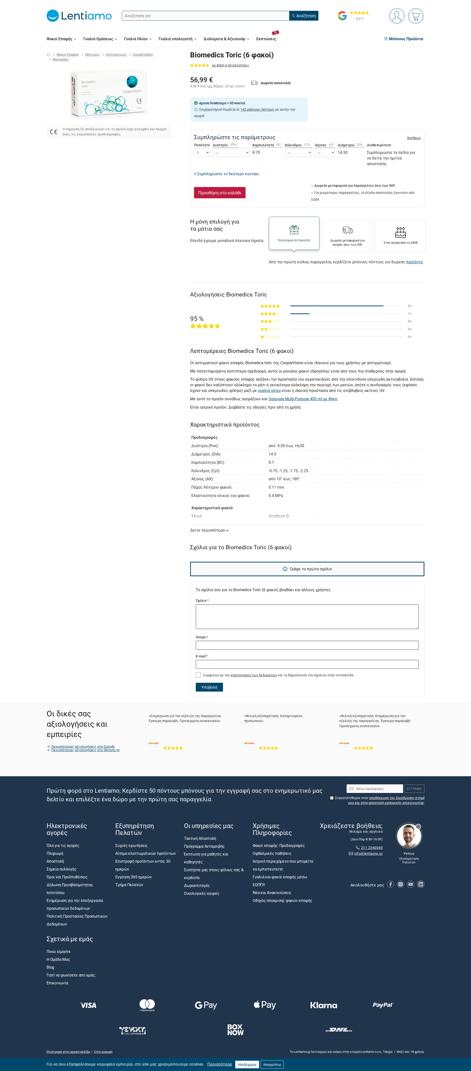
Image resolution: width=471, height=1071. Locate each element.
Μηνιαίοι (92, 54)
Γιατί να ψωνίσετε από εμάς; (71, 975)
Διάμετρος (350, 145)
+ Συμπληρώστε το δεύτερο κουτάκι (226, 173)
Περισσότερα (219, 1064)
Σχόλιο (202, 600)
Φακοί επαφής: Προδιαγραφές (279, 845)
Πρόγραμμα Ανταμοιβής (204, 846)
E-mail (202, 656)
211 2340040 (372, 847)
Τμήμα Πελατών (129, 884)
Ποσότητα (202, 145)
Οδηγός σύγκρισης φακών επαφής (282, 900)
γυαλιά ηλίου (269, 390)
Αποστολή (55, 861)
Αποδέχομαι (247, 1064)
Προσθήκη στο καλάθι (219, 193)
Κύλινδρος (298, 145)
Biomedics (60, 59)
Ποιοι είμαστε (59, 951)
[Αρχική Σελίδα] (49, 54)
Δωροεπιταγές (197, 885)
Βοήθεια (413, 138)
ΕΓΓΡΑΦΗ (414, 788)
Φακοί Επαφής (68, 54)
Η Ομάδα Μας (58, 959)
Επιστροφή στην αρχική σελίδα (68, 1051)
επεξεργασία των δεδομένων (254, 675)
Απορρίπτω (272, 1064)
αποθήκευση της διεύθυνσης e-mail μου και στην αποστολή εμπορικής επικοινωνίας (386, 800)
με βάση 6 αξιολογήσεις (230, 65)
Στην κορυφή (103, 1051)
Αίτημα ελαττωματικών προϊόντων (145, 853)
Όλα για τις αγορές (63, 845)
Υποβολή (209, 687)
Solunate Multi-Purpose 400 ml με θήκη (303, 399)
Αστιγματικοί (116, 54)
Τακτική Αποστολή (200, 838)
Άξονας (324, 145)
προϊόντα (414, 262)
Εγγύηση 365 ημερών (133, 877)
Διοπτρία (225, 145)
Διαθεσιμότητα (379, 145)
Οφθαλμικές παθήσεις (272, 853)
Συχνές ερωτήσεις (131, 845)
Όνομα (202, 637)
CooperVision (143, 54)
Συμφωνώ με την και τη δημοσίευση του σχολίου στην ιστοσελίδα (277, 675)
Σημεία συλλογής (61, 869)
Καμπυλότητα (266, 145)
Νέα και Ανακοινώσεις (272, 892)
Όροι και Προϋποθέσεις (67, 877)
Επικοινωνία (57, 983)
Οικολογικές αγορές (202, 893)
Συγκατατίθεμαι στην (379, 800)
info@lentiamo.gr (368, 853)
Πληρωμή (55, 853)
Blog (50, 967)
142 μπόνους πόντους (257, 109)
